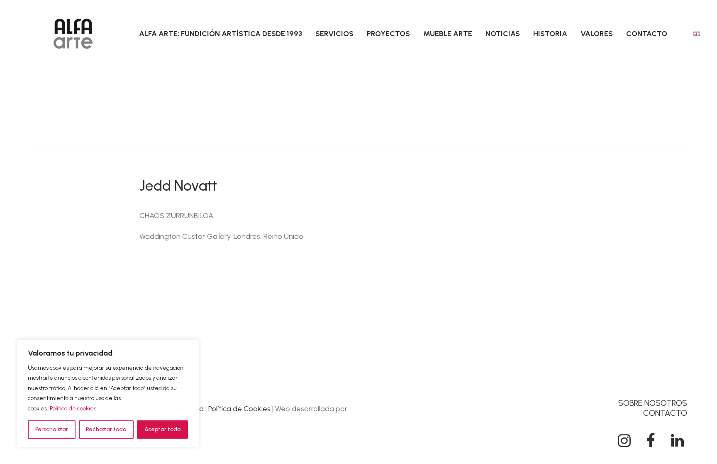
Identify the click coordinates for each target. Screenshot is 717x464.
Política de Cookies (239, 408)
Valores (596, 33)
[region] (108, 393)
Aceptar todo (162, 429)
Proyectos (388, 33)
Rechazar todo (106, 429)
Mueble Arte (447, 33)
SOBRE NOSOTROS (652, 403)
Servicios (334, 33)
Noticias (502, 33)
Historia (550, 33)
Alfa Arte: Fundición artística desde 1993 (220, 33)
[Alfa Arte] (73, 33)
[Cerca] (190, 346)
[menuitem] (220, 33)
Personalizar (51, 429)
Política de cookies (73, 408)
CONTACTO (665, 413)
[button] (624, 444)
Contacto (646, 33)
